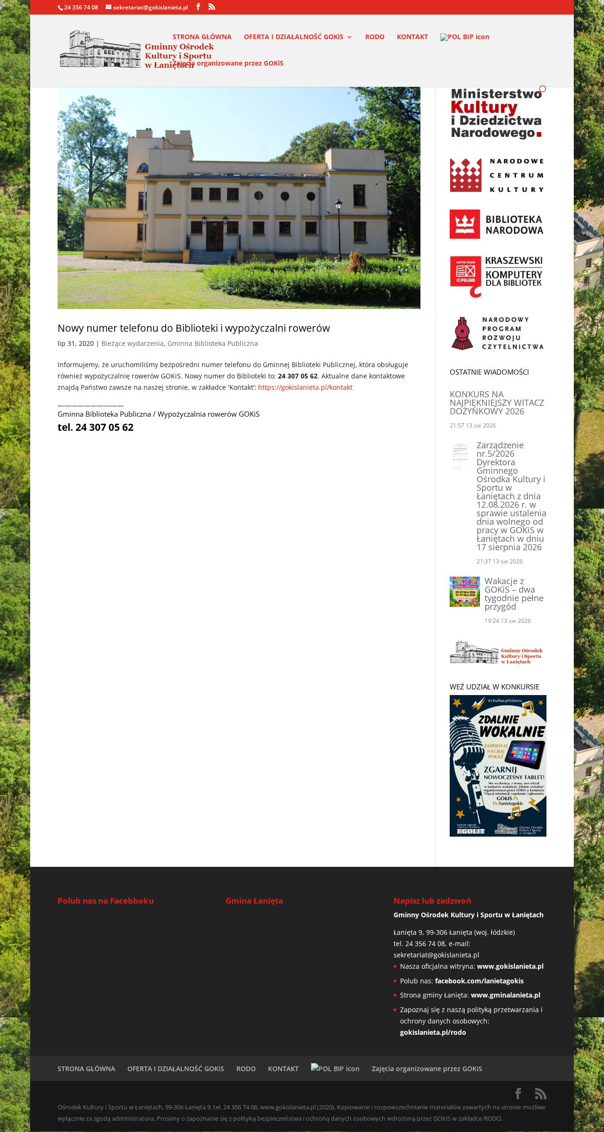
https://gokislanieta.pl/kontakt (305, 387)
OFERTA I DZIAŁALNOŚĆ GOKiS (294, 37)
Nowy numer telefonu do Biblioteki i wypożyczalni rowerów (194, 328)
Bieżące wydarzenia (132, 343)
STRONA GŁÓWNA (202, 37)
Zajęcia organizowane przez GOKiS (228, 63)
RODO (375, 37)
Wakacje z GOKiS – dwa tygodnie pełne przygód (514, 593)
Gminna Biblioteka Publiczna (213, 343)
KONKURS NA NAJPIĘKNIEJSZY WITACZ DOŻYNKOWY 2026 (497, 402)
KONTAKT (412, 37)
